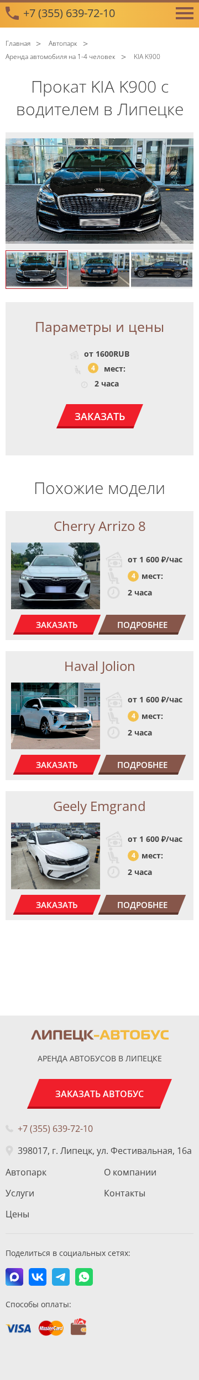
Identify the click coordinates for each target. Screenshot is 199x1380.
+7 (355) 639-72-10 (69, 13)
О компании (130, 1172)
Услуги (20, 1193)
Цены (17, 1214)
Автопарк (26, 1172)
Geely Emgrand (99, 806)
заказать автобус (99, 1094)
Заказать (100, 416)
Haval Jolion (99, 666)
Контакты (124, 1193)
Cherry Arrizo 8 (100, 526)
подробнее (142, 624)
